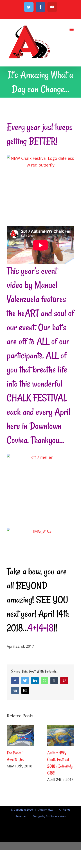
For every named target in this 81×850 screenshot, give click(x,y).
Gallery (20, 735)
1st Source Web (55, 816)
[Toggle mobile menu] (72, 29)
